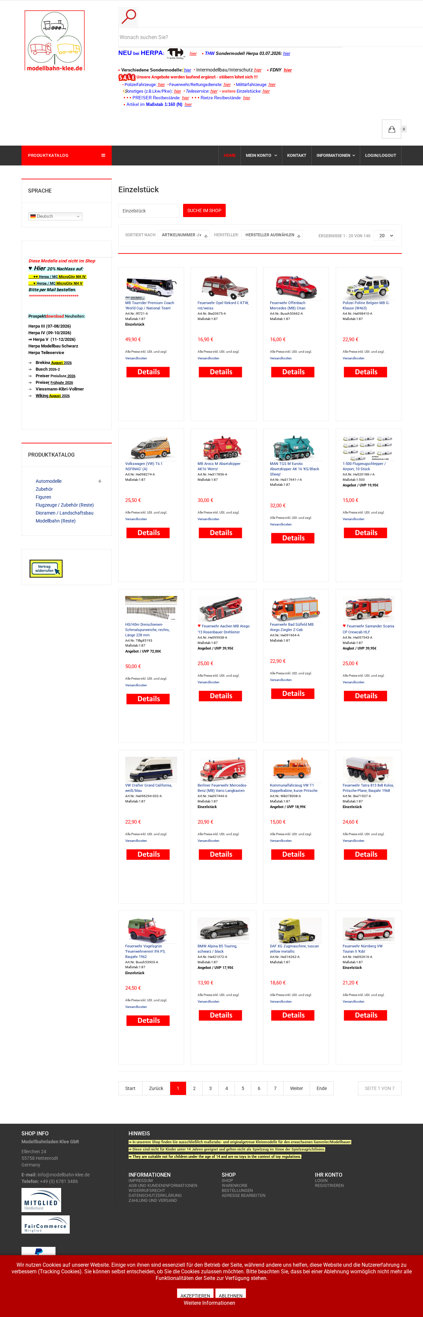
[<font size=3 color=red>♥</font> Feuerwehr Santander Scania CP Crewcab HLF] (369, 608)
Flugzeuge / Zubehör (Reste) (65, 505)
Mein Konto (259, 155)
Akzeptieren (195, 1295)
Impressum (141, 1180)
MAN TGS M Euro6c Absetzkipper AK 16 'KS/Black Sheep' (294, 469)
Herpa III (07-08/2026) (49, 326)
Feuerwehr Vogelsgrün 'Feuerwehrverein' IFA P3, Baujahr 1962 (145, 951)
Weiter (296, 1088)
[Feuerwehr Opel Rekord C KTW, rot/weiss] (224, 287)
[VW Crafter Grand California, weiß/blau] (151, 769)
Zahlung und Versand (153, 1200)
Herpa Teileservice (46, 352)
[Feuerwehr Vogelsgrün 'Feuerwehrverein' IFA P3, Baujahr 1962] (151, 930)
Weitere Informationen (209, 1303)
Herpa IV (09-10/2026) (49, 332)
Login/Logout (380, 155)
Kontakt (296, 155)
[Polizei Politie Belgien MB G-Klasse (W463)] (369, 287)
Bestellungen (237, 1190)
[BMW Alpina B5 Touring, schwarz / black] (224, 930)
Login (321, 1180)
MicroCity (67, 277)
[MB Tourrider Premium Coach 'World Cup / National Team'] (151, 287)
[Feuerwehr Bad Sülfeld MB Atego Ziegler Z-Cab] (296, 608)
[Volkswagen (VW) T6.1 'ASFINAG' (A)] (151, 447)
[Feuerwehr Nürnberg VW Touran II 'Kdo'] (369, 930)
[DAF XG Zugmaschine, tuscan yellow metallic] (296, 930)
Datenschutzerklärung (155, 1195)
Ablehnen (231, 1295)
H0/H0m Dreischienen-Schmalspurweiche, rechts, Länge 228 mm (147, 629)
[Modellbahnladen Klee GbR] (54, 40)
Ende (322, 1088)
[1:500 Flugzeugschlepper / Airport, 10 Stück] (369, 447)
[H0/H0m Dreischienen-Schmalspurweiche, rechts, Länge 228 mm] (151, 608)
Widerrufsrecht (147, 1190)
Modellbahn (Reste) (56, 520)
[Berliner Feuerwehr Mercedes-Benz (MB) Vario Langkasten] (224, 769)
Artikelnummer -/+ (182, 235)
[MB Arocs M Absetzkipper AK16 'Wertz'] (224, 447)
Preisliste (55, 376)
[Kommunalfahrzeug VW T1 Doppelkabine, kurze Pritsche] (296, 769)
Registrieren (329, 1185)
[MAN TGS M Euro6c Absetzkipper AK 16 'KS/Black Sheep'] (296, 447)
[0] (392, 129)
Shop (227, 1180)
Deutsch (44, 216)
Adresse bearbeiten (243, 1195)
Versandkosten (136, 358)
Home (230, 155)
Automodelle (48, 481)
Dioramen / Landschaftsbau (65, 513)
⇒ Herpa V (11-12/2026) (52, 339)
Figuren (43, 497)
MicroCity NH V (55, 283)
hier (193, 53)
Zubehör (44, 489)
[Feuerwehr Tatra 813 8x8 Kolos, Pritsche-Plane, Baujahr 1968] (369, 769)
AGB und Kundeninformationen (163, 1185)
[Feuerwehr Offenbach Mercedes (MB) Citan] (296, 287)
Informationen (333, 155)
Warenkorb (234, 1185)
